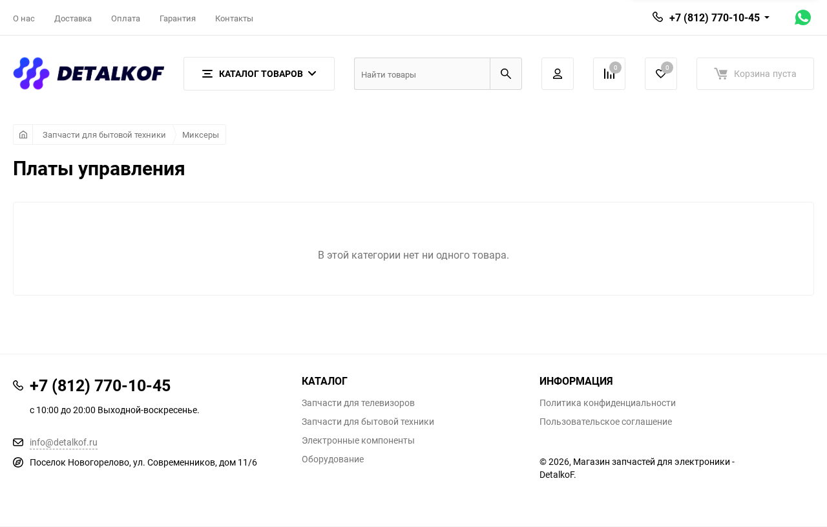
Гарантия (178, 18)
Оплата (125, 18)
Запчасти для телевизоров (358, 402)
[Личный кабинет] (557, 74)
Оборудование (333, 459)
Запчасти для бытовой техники (104, 134)
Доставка (73, 18)
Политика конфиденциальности (607, 402)
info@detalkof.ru (64, 442)
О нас (24, 18)
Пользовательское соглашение (605, 421)
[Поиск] (506, 74)
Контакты (234, 18)
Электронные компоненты (358, 440)
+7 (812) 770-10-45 (714, 17)
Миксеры (200, 134)
